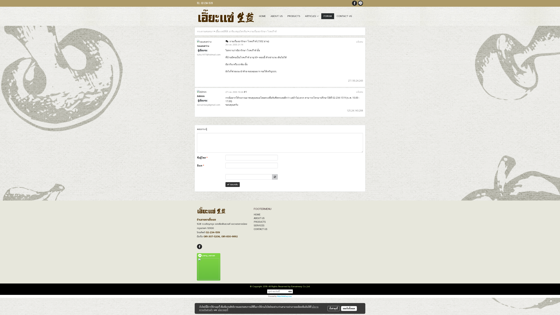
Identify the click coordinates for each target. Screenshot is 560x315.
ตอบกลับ (233, 184)
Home (262, 16)
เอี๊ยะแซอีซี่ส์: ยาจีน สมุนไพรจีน (231, 31)
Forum (328, 16)
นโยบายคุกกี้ (223, 310)
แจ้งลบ (359, 41)
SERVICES (259, 225)
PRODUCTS (260, 221)
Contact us (344, 16)
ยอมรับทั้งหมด (349, 308)
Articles (311, 16)
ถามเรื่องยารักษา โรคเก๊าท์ (263, 31)
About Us (277, 16)
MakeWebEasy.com (284, 296)
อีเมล (200, 165)
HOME (257, 214)
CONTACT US (260, 229)
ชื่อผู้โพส (202, 157)
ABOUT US (259, 218)
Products (293, 16)
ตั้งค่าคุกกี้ (333, 308)
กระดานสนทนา (205, 31)
